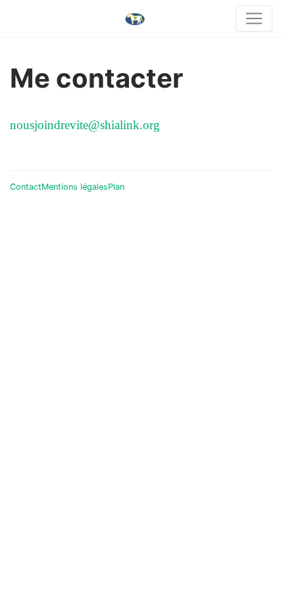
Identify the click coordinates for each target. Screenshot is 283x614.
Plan (116, 187)
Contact (25, 187)
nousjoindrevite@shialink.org (85, 125)
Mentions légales (74, 187)
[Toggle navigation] (254, 18)
